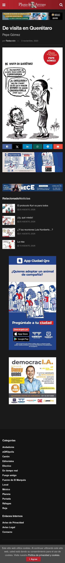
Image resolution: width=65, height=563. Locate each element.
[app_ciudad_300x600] (32, 302)
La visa (20, 241)
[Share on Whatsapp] (37, 146)
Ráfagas (6, 503)
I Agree (33, 559)
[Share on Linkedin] (27, 146)
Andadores (8, 447)
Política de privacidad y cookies (43, 555)
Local (5, 484)
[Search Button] (61, 4)
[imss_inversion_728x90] (32, 15)
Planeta (6, 494)
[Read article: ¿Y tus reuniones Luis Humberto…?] (8, 232)
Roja (4, 508)
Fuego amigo (9, 475)
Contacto (7, 531)
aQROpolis (8, 451)
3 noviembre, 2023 (29, 40)
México (6, 489)
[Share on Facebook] (7, 146)
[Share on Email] (58, 146)
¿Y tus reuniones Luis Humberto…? (35, 229)
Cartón (6, 456)
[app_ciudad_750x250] (32, 161)
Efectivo (6, 465)
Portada (6, 498)
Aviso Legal (8, 527)
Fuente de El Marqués (14, 479)
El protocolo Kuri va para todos (32, 205)
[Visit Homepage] (32, 5)
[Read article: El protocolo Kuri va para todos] (8, 208)
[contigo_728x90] (32, 187)
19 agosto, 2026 (27, 245)
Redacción (10, 40)
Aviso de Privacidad (13, 522)
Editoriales (8, 461)
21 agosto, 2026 (27, 233)
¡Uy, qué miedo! (25, 217)
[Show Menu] (3, 4)
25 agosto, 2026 (27, 209)
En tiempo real (10, 470)
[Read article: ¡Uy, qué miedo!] (8, 220)
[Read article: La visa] (8, 244)
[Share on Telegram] (48, 146)
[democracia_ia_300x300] (32, 380)
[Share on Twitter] (17, 146)
